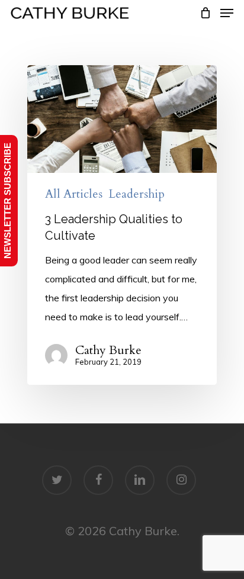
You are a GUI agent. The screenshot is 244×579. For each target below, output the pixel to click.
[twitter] (57, 480)
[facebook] (98, 480)
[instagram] (181, 480)
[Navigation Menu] (226, 13)
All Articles (73, 194)
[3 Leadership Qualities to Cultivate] (122, 225)
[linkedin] (140, 480)
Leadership (136, 194)
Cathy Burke (108, 350)
